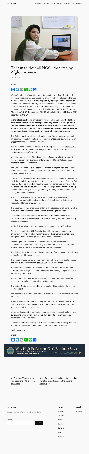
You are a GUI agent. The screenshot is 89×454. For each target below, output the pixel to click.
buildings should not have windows (37, 270)
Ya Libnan (11, 3)
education (41, 263)
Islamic (17, 152)
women (43, 139)
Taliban (18, 136)
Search (9, 419)
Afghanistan (24, 139)
